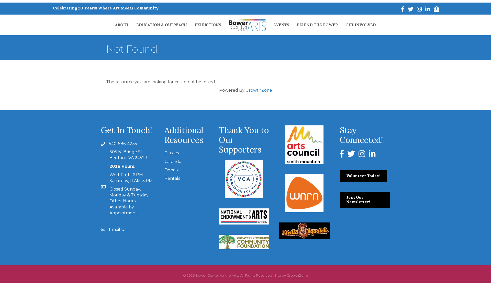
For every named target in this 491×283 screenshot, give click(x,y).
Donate (172, 170)
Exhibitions (208, 24)
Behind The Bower (317, 24)
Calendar (173, 161)
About (122, 24)
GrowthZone (259, 90)
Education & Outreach (161, 24)
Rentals (172, 178)
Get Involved (360, 24)
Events (281, 24)
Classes (171, 152)
